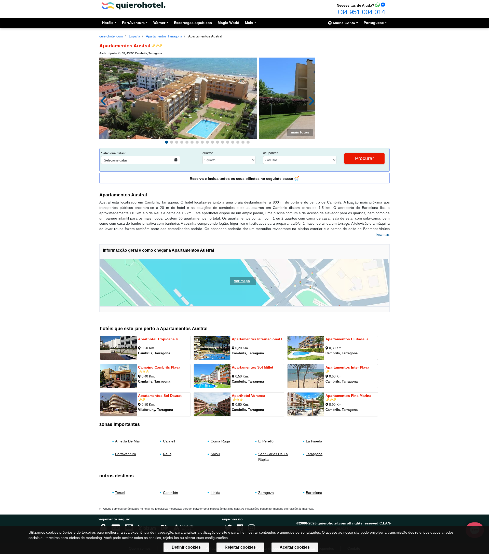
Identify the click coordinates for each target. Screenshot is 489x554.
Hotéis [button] (107, 23)
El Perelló (266, 441)
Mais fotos (300, 132)
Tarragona (314, 454)
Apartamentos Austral (205, 36)
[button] (166, 142)
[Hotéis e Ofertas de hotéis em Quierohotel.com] (133, 5)
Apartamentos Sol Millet (252, 367)
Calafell (169, 441)
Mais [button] (249, 23)
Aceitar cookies (295, 547)
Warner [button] (159, 23)
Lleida (215, 493)
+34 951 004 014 (361, 12)
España (134, 36)
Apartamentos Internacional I (257, 339)
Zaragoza (266, 493)
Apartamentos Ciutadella (347, 339)
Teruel (120, 493)
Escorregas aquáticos (193, 23)
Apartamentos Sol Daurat (160, 396)
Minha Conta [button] (343, 23)
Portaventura (125, 454)
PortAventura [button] (133, 23)
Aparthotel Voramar (248, 396)
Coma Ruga (220, 441)
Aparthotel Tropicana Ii (158, 339)
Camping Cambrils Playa (159, 367)
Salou (215, 454)
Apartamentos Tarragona (164, 36)
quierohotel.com (111, 36)
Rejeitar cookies (240, 547)
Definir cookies (186, 547)
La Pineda (314, 441)
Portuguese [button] (374, 23)
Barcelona (314, 493)
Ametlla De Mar (127, 441)
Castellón (170, 493)
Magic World (228, 23)
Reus (167, 454)
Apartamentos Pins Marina (348, 396)
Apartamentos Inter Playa (347, 367)
